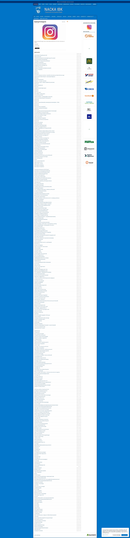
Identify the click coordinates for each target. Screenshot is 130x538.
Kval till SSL (36, 70)
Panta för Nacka (36, 263)
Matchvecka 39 (36, 120)
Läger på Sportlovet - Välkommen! (39, 299)
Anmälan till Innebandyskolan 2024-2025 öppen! (41, 169)
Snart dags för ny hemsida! (38, 530)
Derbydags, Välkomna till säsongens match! (41, 306)
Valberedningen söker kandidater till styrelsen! (41, 369)
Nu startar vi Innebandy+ (38, 320)
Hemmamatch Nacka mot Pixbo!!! (39, 393)
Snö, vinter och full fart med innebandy (40, 190)
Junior (43, 4)
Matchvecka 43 (36, 109)
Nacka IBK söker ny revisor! (38, 66)
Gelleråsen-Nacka (37, 507)
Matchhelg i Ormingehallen (38, 323)
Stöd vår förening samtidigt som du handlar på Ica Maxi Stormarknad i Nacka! (46, 405)
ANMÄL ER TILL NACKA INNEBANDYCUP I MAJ (40, 270)
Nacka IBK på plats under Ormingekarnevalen (41, 209)
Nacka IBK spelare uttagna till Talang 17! (40, 126)
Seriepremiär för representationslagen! (40, 125)
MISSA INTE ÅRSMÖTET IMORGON (39, 256)
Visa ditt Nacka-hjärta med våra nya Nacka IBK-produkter (43, 186)
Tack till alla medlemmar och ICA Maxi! (40, 520)
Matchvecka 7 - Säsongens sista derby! (40, 80)
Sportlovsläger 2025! (37, 145)
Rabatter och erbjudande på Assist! (39, 396)
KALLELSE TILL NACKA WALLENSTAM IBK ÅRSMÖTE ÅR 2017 (43, 499)
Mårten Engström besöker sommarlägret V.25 (41, 135)
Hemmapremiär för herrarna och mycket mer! (41, 119)
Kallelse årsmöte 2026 (37, 56)
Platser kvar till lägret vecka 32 (39, 255)
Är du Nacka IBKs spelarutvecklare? (39, 196)
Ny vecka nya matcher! (37, 293)
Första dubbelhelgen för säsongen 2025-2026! (41, 112)
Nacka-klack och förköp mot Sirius (39, 292)
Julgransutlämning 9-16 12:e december (40, 392)
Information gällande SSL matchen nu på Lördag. (41, 415)
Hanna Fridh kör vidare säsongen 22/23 (40, 285)
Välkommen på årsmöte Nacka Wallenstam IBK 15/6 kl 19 (43, 363)
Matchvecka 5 (36, 86)
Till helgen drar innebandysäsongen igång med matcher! (43, 202)
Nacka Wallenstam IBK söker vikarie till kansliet (41, 429)
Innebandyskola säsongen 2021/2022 (40, 357)
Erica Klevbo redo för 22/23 (38, 279)
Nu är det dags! (36, 460)
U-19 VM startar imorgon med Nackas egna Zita (41, 350)
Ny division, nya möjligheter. (38, 245)
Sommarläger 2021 (37, 367)
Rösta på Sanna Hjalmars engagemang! (40, 337)
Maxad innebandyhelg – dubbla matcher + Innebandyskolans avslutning (45, 223)
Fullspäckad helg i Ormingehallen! (39, 343)
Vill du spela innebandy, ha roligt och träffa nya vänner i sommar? (44, 130)
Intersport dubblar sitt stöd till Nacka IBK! (40, 149)
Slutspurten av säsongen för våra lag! (40, 142)
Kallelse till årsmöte (37, 529)
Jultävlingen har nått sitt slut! (38, 312)
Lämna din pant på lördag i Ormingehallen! (40, 295)
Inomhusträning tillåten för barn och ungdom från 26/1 (42, 382)
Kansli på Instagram (40, 22)
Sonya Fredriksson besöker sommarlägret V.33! (41, 138)
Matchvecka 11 (36, 72)
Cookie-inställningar (37, 535)
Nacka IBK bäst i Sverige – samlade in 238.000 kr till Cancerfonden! (44, 82)
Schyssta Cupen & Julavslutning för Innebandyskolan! (42, 98)
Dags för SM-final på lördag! (38, 370)
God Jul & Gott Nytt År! (37, 316)
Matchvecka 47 (36, 103)
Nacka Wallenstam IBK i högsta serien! (40, 453)
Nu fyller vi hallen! (37, 345)
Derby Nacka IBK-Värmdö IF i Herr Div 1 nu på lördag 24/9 (43, 242)
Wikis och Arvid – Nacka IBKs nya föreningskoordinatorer (43, 180)
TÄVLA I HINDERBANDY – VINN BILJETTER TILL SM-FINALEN (42, 272)
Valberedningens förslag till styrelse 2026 (40, 55)
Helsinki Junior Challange (38, 512)
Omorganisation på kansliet (38, 239)
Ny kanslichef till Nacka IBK (38, 226)
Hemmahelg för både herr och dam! (39, 430)
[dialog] (115, 532)
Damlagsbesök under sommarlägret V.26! (40, 65)
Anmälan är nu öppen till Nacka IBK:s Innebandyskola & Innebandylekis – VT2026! (46, 102)
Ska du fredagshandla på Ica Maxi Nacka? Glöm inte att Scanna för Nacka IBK (46, 300)
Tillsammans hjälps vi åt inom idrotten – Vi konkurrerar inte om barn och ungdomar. (47, 372)
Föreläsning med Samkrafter (38, 249)
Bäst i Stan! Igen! (36, 489)
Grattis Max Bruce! (37, 446)
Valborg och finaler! (37, 265)
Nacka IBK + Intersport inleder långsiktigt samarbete (42, 205)
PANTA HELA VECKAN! (37, 283)
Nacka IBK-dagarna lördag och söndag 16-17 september (42, 203)
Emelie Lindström (37, 450)
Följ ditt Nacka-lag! (37, 330)
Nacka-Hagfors (36, 503)
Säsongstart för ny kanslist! (38, 482)
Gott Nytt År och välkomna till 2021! (39, 386)
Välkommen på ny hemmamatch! (39, 302)
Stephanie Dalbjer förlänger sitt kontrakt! (40, 290)
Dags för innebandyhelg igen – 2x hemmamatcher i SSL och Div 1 (44, 225)
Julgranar (35, 473)
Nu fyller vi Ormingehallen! (38, 69)
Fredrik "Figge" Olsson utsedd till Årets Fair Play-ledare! (42, 407)
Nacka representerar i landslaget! (39, 486)
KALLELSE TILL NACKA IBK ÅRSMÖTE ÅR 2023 (41, 210)
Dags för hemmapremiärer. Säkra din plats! (41, 246)
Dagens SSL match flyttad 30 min (39, 432)
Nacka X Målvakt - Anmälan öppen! (39, 93)
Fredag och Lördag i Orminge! (38, 436)
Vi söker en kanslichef (37, 240)
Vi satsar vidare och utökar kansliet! (39, 176)
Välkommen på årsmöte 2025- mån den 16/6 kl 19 (41, 133)
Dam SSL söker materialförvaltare (39, 365)
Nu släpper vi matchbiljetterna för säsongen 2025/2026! (42, 128)
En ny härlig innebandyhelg (38, 192)
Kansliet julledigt (36, 322)
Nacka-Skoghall (36, 506)
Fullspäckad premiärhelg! (38, 123)
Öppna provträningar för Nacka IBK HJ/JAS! (40, 59)
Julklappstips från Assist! (38, 492)
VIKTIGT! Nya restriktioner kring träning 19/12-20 (41, 389)
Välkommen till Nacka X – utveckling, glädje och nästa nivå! (43, 96)
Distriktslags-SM (36, 466)
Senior (39, 4)
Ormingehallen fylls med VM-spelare (40, 335)
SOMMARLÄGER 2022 (37, 260)
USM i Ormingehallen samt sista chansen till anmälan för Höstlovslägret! (45, 110)
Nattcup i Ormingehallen (38, 340)
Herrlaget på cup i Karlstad (38, 510)
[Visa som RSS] (67, 21)
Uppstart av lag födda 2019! (38, 85)
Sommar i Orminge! (37, 403)
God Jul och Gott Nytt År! (38, 467)
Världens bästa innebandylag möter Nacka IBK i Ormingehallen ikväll (44, 235)
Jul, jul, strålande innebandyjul (39, 185)
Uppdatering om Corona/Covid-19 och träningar (41, 409)
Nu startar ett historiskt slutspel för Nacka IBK (41, 275)
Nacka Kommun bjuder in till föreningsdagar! (41, 336)
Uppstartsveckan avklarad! (38, 122)
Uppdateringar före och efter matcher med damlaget (42, 395)
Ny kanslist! (36, 496)
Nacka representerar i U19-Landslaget (40, 493)
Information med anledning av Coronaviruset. (41, 419)
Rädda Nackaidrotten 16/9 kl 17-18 (39, 442)
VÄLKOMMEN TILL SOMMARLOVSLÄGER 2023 (41, 213)
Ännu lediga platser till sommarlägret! (40, 452)
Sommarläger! (36, 443)
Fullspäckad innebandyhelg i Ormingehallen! (41, 139)
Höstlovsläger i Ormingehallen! (39, 199)
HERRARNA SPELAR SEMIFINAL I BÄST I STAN (40, 269)
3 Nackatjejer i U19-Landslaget (39, 483)
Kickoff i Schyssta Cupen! (38, 116)
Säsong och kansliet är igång (38, 353)
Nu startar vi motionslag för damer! (39, 266)
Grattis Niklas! (36, 516)
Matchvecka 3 (36, 90)
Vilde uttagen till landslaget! (38, 366)
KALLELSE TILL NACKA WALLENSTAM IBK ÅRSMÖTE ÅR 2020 (43, 406)
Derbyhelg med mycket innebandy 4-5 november (41, 193)
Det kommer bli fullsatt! (37, 286)
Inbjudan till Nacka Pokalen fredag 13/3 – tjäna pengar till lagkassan (44, 76)
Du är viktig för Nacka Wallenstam (39, 399)
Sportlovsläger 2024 (37, 182)
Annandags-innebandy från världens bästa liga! (41, 317)
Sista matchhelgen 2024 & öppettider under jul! (41, 146)
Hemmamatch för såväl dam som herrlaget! (41, 156)
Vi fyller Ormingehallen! (37, 472)
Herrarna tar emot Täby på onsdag (39, 326)
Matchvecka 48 (36, 100)
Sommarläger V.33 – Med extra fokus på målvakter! (42, 60)
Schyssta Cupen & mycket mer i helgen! (40, 115)
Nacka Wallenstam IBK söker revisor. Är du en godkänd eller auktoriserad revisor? (47, 479)
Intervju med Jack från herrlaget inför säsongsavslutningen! (43, 517)
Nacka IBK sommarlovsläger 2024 (39, 175)
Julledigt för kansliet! (37, 469)
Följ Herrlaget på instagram (38, 509)
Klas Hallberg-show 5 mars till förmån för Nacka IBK (42, 143)
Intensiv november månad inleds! (39, 160)
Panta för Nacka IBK (37, 303)
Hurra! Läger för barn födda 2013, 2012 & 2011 (41, 346)
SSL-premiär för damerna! (38, 440)
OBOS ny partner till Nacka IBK (39, 183)
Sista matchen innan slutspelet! (39, 280)
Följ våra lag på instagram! (38, 502)
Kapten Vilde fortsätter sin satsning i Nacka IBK (41, 212)
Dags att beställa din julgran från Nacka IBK (41, 230)
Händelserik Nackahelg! (38, 500)
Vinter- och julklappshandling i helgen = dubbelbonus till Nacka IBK (44, 189)
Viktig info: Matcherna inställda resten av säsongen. (42, 413)
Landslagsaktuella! (37, 449)
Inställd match (36, 313)
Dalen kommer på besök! (38, 433)
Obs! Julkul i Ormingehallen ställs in (39, 319)
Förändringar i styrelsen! (38, 252)
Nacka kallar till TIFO (37, 456)
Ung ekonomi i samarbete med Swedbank (40, 108)
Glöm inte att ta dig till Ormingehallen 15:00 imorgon (42, 315)
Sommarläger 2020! (37, 417)
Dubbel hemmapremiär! (38, 439)
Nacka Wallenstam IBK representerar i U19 (40, 380)
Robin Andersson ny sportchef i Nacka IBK (40, 179)
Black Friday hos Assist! (37, 427)
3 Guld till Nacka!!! (37, 513)
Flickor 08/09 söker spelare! (38, 377)
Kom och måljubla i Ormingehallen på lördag (41, 215)
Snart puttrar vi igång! (37, 250)
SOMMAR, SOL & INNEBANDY (38, 282)
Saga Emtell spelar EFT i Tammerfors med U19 (41, 342)
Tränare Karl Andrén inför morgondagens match (41, 309)
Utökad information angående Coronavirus (41, 416)
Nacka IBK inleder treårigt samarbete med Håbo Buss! (42, 113)
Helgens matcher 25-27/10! (38, 162)
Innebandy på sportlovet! (38, 422)
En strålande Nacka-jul (37, 339)
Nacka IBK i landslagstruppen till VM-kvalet (40, 219)
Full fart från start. (37, 243)
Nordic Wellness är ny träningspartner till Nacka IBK (42, 170)
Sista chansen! (36, 447)
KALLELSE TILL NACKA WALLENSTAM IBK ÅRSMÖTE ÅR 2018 (43, 480)
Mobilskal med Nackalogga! (38, 526)
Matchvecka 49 (36, 99)
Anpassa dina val (105, 534)
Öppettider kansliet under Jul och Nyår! (40, 426)
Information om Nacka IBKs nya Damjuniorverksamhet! (42, 68)
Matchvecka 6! (36, 83)
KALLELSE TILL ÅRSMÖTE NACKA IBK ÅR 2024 (41, 173)
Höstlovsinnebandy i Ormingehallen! (40, 106)
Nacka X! (35, 159)
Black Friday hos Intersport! (38, 153)
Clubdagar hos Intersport (38, 136)
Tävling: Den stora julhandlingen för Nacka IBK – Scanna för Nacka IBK (45, 325)
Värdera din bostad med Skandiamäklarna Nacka (42, 172)
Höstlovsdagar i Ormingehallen (39, 165)
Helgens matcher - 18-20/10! (38, 163)
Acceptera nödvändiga (116, 535)
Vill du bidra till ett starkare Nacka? (39, 273)
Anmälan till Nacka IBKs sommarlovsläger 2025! (41, 140)
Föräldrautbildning (37, 463)
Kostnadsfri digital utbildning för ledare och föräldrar (42, 385)
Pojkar (50, 4)
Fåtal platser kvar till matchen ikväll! (39, 305)
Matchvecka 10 (36, 73)
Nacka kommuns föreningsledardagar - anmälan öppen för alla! (44, 476)
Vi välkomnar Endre (37, 437)
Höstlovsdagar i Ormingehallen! (39, 166)
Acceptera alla (124, 535)
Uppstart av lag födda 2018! (38, 152)
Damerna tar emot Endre (38, 310)
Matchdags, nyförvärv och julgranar (39, 229)
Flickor (47, 4)
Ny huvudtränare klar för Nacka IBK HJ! (40, 63)
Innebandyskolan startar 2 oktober (39, 352)
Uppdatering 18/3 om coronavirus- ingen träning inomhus (43, 410)
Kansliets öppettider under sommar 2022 (40, 253)
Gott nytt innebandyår (37, 220)
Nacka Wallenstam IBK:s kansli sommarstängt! (41, 402)
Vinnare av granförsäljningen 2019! (39, 425)
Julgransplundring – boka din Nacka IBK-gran (41, 195)
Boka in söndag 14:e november (39, 333)
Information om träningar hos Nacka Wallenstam (41, 412)
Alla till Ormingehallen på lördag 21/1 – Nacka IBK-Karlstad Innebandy (45, 216)
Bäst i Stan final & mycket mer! (39, 79)
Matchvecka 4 (36, 89)
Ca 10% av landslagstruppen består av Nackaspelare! (42, 262)
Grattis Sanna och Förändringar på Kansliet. (41, 423)
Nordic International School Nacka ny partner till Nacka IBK (43, 155)
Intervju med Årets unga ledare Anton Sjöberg (41, 359)
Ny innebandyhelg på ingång (38, 200)
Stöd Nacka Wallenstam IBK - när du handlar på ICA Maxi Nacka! (44, 497)
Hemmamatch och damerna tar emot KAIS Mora (41, 296)
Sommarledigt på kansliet (38, 356)
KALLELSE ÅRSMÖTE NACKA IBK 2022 (39, 259)
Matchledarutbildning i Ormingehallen (40, 118)
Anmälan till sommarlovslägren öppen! (40, 88)
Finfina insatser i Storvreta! (38, 519)
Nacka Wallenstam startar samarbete (40, 470)
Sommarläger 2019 (37, 457)
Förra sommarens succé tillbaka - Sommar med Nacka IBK (43, 355)
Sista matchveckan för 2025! (38, 95)
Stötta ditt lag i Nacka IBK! (38, 150)
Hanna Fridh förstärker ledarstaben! (39, 362)
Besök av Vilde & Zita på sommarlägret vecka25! (41, 373)
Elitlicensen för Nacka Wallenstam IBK (40, 477)
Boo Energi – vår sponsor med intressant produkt (42, 222)
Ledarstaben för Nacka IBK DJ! (38, 62)
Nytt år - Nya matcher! (37, 92)
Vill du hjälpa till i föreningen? (38, 206)
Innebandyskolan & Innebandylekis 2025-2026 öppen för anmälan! (44, 132)
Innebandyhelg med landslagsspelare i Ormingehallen (42, 232)
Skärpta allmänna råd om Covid (39, 397)
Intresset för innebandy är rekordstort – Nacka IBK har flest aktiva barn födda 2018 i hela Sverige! (49, 75)
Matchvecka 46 (36, 105)
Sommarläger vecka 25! (37, 360)
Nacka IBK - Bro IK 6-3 (37, 523)
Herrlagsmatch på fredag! (38, 522)
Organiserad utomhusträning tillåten (40, 383)
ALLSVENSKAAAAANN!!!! (37, 487)
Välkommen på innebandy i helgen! (39, 233)
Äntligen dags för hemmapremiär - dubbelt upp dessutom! (43, 349)
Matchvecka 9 (36, 78)
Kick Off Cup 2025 (37, 129)
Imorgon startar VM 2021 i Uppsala (39, 327)
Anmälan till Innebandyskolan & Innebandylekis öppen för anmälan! (44, 58)
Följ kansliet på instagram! (38, 379)
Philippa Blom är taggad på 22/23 (39, 276)
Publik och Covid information (38, 400)
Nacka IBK (36, 4)
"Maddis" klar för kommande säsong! (40, 289)
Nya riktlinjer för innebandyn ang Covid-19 (40, 390)
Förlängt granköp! (37, 332)
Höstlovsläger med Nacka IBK (38, 236)
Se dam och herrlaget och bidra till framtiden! (41, 527)
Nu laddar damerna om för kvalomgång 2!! (40, 459)
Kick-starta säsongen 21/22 (38, 376)
